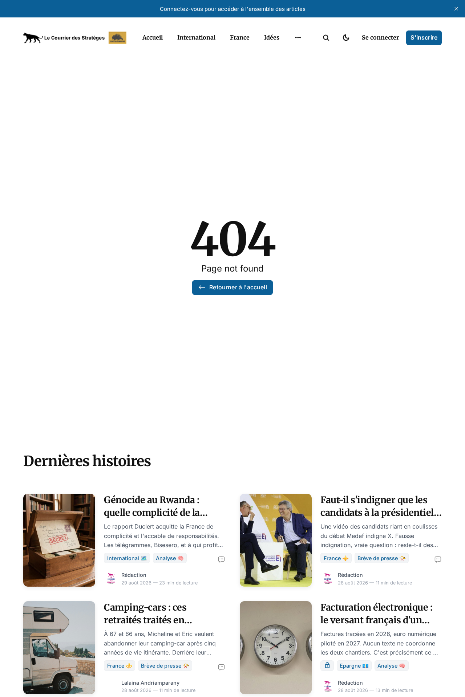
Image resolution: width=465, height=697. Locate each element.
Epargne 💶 (354, 666)
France (240, 37)
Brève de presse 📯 (381, 558)
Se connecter (380, 37)
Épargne (291, 54)
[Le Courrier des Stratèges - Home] (74, 37)
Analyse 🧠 (170, 558)
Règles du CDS (298, 83)
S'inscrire (424, 37)
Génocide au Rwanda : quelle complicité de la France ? (152, 512)
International (196, 37)
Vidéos (288, 68)
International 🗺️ (127, 558)
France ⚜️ (336, 558)
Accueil (152, 37)
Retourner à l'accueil (238, 287)
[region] (298, 37)
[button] (326, 37)
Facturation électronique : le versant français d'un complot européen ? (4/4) (376, 620)
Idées (271, 37)
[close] (456, 9)
